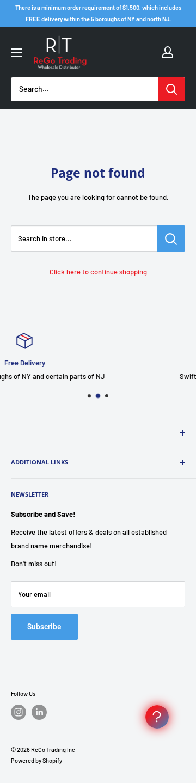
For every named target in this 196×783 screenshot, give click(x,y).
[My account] (167, 52)
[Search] (171, 89)
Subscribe (44, 626)
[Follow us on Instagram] (18, 712)
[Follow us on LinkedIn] (39, 712)
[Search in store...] (171, 238)
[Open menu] (16, 52)
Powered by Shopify (36, 760)
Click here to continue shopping (98, 271)
